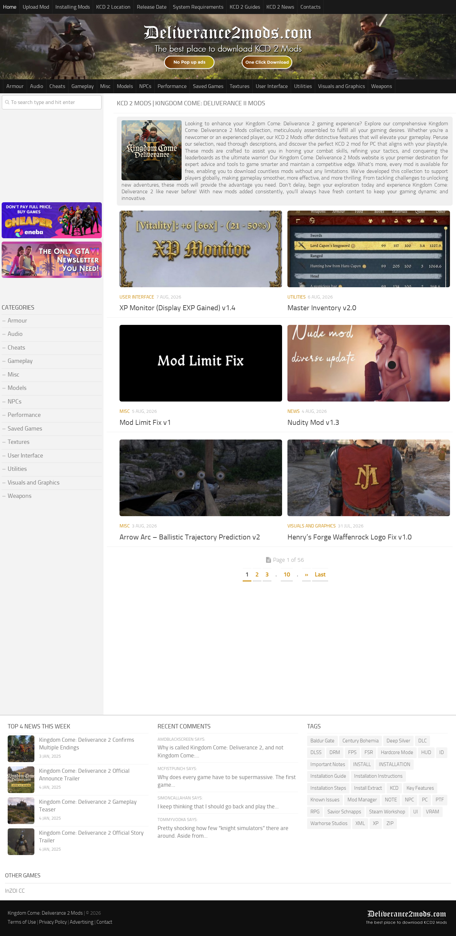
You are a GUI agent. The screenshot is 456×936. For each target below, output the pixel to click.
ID (441, 752)
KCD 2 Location (113, 7)
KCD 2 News (280, 7)
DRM (334, 752)
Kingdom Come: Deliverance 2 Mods (45, 913)
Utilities (303, 86)
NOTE (391, 800)
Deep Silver (398, 741)
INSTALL (362, 764)
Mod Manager (362, 800)
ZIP (390, 823)
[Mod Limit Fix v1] (201, 363)
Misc (105, 86)
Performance (172, 86)
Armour (15, 86)
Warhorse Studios (329, 823)
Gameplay (82, 86)
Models (125, 86)
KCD (394, 788)
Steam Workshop (387, 812)
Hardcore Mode (397, 752)
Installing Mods (72, 7)
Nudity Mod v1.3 (313, 422)
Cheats (57, 86)
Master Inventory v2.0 (321, 308)
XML (360, 823)
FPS (352, 752)
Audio (36, 86)
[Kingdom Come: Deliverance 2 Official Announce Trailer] (21, 779)
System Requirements (198, 7)
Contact (104, 922)
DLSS (315, 752)
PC (425, 800)
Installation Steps (328, 788)
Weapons (381, 86)
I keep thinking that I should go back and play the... (218, 806)
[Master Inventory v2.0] (368, 249)
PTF (440, 800)
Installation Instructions (378, 776)
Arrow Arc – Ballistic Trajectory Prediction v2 (190, 537)
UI (415, 812)
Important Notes (327, 764)
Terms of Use (22, 922)
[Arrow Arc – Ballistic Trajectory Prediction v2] (201, 478)
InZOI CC (15, 890)
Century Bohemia (361, 741)
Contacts (310, 7)
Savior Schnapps (344, 812)
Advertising (81, 922)
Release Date (152, 7)
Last (320, 574)
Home (9, 7)
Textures (239, 86)
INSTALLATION (394, 764)
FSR (369, 752)
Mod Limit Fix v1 (145, 422)
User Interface (272, 86)
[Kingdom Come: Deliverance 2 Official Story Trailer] (21, 841)
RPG (314, 812)
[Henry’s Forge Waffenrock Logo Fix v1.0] (368, 478)
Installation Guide (328, 776)
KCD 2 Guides (245, 7)
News (293, 411)
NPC (409, 800)
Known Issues (324, 800)
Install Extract (368, 788)
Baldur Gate (322, 741)
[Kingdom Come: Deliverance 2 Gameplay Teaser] (21, 810)
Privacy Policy (53, 922)
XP (376, 823)
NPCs (145, 86)
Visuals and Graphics (341, 86)
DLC (422, 741)
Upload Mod (36, 7)
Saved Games (208, 86)
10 (286, 574)
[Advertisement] (285, 632)
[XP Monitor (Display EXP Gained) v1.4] (201, 249)
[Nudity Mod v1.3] (368, 363)
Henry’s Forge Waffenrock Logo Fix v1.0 (349, 537)
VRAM (432, 812)
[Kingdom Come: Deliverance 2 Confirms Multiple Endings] (21, 748)
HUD (426, 752)
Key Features (420, 788)
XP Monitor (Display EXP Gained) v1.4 (177, 308)
